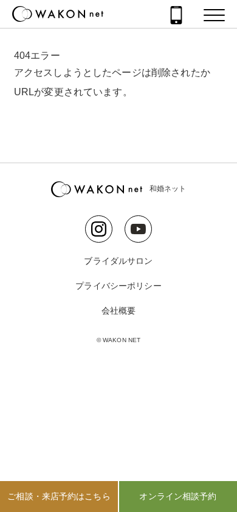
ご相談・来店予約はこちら (58, 496)
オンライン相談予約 (177, 496)
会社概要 (118, 310)
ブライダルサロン (118, 261)
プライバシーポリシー (118, 286)
